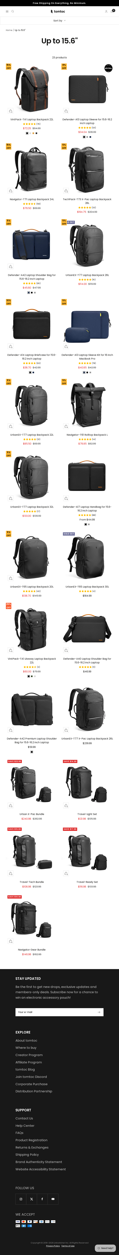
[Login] (106, 11)
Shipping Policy (27, 1154)
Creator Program (29, 1055)
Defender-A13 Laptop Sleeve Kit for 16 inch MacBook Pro (87, 356)
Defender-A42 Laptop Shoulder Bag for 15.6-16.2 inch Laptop (32, 277)
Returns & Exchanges (31, 1147)
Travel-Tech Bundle (32, 882)
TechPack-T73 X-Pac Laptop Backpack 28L (87, 201)
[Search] (12, 11)
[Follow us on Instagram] (20, 1199)
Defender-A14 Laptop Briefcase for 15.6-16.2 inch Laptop (31, 356)
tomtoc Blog (25, 1069)
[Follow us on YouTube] (53, 1199)
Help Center (24, 1125)
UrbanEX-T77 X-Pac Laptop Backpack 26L (87, 738)
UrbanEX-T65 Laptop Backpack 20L (31, 587)
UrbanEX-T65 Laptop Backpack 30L (87, 587)
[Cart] (112, 11)
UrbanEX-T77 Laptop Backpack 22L (31, 435)
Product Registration (31, 1140)
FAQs (19, 1133)
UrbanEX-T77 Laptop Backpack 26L (87, 275)
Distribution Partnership (33, 1091)
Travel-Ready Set (87, 882)
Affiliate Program (28, 1062)
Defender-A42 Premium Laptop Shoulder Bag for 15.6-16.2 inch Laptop (32, 740)
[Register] (99, 1012)
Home (9, 30)
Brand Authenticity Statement (38, 1162)
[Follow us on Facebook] (42, 1199)
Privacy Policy (53, 1245)
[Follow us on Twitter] (31, 1199)
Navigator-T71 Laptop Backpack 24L (32, 199)
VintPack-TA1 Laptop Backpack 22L (31, 119)
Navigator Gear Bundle (32, 949)
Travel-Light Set (87, 814)
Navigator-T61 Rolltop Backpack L (87, 435)
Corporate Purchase (31, 1084)
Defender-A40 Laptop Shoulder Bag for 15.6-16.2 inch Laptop (87, 660)
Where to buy (25, 1047)
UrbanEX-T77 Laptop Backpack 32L (31, 507)
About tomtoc (26, 1040)
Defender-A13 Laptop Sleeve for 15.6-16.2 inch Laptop (87, 121)
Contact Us (24, 1118)
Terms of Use (68, 1245)
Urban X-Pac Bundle (32, 814)
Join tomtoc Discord (31, 1077)
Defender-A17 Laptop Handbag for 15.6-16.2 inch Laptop (87, 508)
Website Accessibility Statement (40, 1169)
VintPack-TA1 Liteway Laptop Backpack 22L (32, 660)
